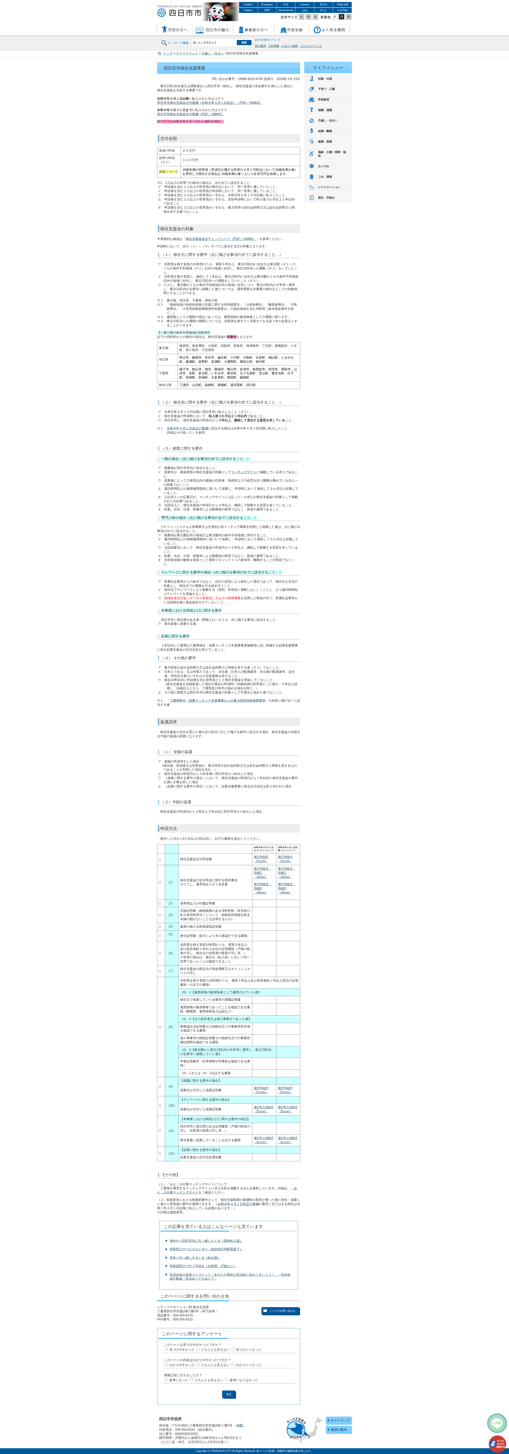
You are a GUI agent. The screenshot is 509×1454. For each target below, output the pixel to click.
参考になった (178, 1380)
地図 (239, 1425)
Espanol (304, 4)
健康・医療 (325, 141)
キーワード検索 (175, 40)
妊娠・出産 (325, 78)
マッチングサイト (243, 472)
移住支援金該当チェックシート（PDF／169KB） (221, 239)
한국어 (323, 4)
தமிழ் (305, 10)
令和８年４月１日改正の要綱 (187, 428)
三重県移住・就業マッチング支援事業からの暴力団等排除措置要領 (217, 700)
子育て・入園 (326, 89)
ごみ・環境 (325, 176)
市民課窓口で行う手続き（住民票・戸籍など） (203, 1266)
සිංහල (323, 10)
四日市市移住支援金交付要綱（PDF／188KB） (190, 114)
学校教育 (323, 99)
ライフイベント (187, 53)
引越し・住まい (213, 53)
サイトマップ (340, 1420)
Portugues (267, 4)
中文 (285, 4)
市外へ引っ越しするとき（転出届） (195, 1257)
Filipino (248, 10)
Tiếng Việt (342, 4)
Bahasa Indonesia (286, 10)
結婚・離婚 (325, 131)
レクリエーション (329, 187)
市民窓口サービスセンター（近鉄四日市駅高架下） (206, 1249)
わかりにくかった (248, 1365)
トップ (168, 53)
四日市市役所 (180, 11)
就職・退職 (325, 110)
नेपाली (267, 10)
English (248, 4)
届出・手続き (326, 197)
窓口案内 (260, 46)
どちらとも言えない (215, 1349)
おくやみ (323, 166)
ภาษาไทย (342, 10)
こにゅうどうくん (311, 46)
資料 (173, 1212)
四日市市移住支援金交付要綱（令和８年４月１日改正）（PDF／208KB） (209, 102)
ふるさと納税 (289, 46)
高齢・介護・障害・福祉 (332, 153)
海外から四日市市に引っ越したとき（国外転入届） (206, 1240)
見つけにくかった (248, 1349)
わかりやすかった (182, 1365)
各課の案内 (339, 1429)
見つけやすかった (182, 1349)
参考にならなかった (244, 1380)
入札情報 (273, 46)
